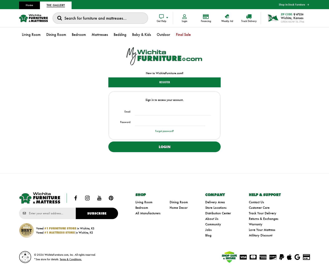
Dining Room (179, 202)
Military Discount (260, 235)
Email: (128, 111)
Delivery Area (215, 202)
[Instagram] (87, 198)
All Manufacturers (147, 213)
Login (164, 147)
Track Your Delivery (262, 213)
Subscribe (96, 213)
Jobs (208, 230)
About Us (211, 219)
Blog (208, 235)
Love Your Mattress (262, 230)
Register (164, 82)
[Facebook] (76, 198)
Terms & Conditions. (71, 259)
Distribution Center (218, 213)
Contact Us (256, 202)
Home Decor (179, 208)
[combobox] (100, 18)
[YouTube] (99, 198)
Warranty (255, 224)
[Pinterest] (111, 198)
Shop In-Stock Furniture (292, 4)
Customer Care (259, 208)
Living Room (144, 202)
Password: (125, 122)
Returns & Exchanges (263, 219)
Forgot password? (164, 131)
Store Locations (215, 208)
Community (213, 224)
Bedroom (141, 208)
